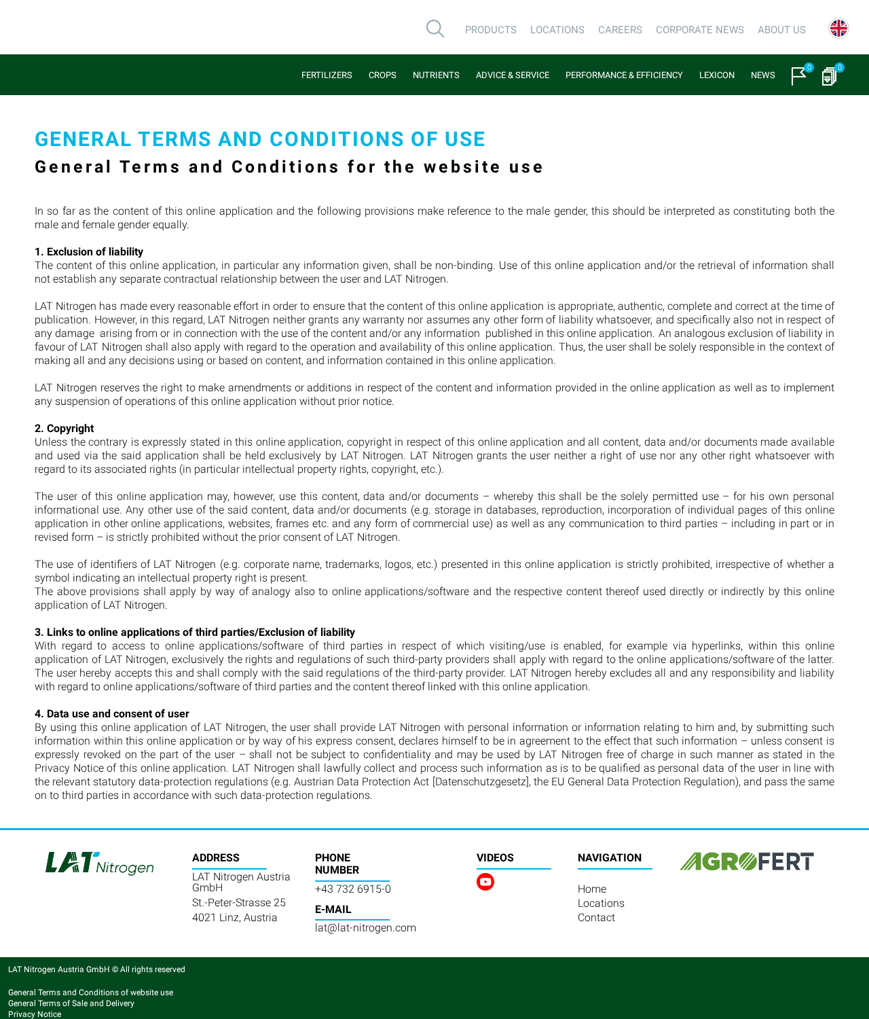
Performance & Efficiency (624, 75)
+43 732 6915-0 (353, 888)
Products (491, 30)
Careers (620, 30)
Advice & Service (512, 75)
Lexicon (717, 75)
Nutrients (436, 75)
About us (782, 30)
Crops (382, 75)
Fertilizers (326, 75)
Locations (557, 30)
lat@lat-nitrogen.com (365, 927)
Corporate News (700, 30)
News (763, 75)
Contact (596, 917)
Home (592, 888)
